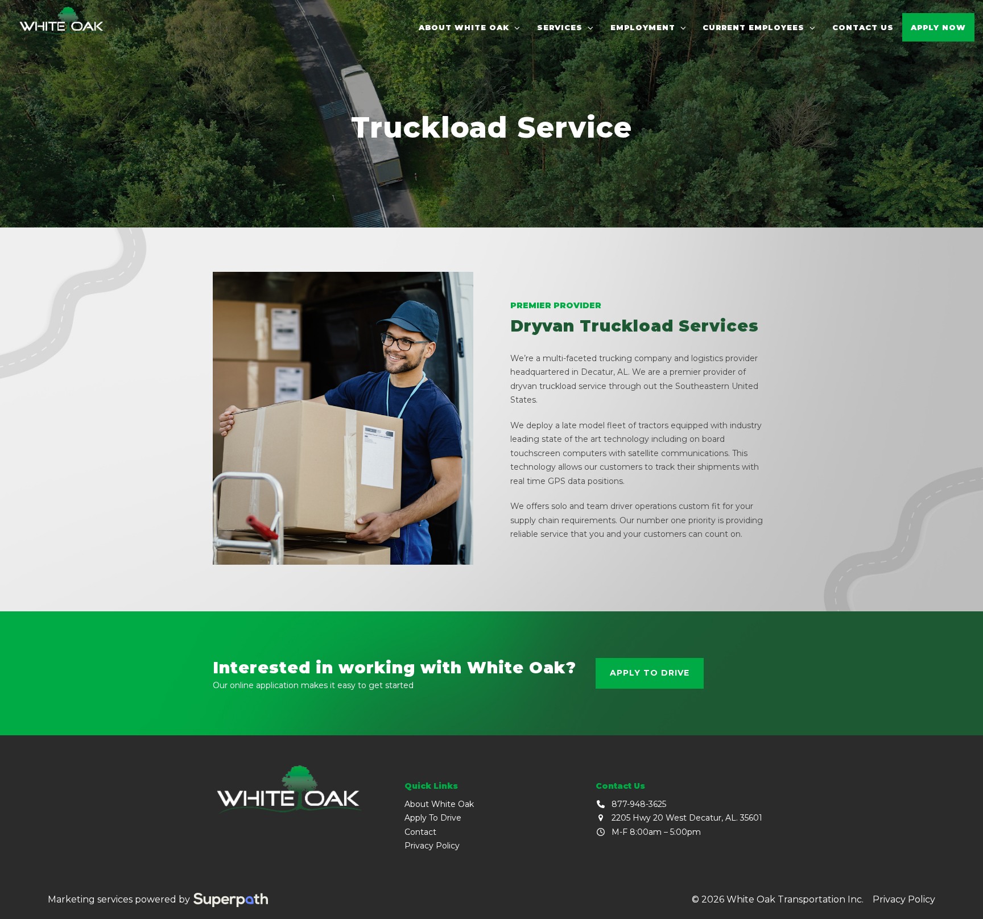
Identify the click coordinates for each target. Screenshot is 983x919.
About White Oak (439, 804)
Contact (420, 832)
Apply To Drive (432, 818)
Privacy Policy (432, 846)
